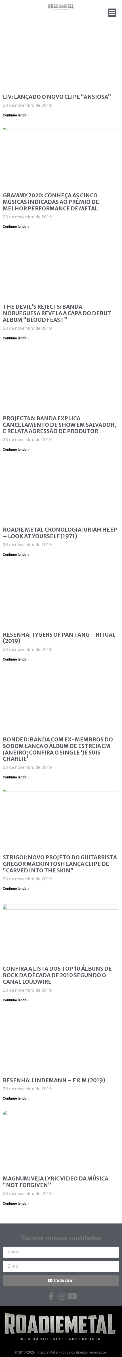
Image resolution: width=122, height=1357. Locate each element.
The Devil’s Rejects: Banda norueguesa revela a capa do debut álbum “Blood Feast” (57, 313)
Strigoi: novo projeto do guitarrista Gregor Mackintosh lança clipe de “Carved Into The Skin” (60, 864)
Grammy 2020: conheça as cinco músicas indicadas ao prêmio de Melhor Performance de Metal (51, 202)
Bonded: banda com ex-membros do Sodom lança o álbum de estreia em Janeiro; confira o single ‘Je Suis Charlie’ (58, 749)
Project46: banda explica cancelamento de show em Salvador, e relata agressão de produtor (59, 425)
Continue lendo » (16, 115)
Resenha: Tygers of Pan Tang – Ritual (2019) (59, 638)
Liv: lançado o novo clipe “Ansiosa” (57, 96)
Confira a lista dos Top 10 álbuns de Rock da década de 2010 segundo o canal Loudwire (57, 975)
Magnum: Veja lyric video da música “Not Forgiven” (55, 1181)
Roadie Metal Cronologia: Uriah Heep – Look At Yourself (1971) (60, 533)
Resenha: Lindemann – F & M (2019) (54, 1080)
